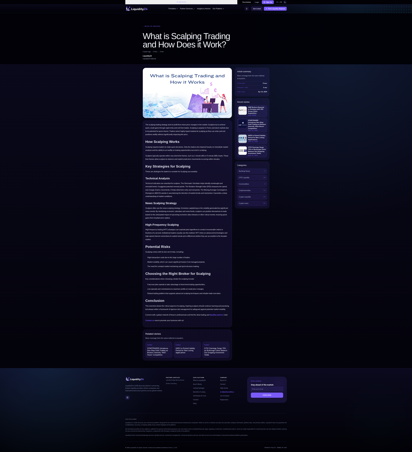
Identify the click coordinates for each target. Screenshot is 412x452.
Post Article (246, 2)
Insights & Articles (204, 9)
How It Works (197, 384)
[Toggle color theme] (285, 2)
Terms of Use (282, 447)
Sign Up (269, 2)
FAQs (195, 403)
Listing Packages (198, 388)
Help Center (224, 388)
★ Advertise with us (227, 392)
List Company (224, 396)
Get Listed (257, 9)
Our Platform (217, 9)
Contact (195, 400)
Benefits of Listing (199, 392)
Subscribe (267, 395)
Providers (172, 9)
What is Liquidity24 (199, 380)
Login (257, 2)
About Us (223, 380)
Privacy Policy (270, 447)
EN (277, 2)
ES (281, 2)
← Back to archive (151, 26)
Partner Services (186, 9)
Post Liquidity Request (276, 9)
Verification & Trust (199, 396)
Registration (224, 400)
